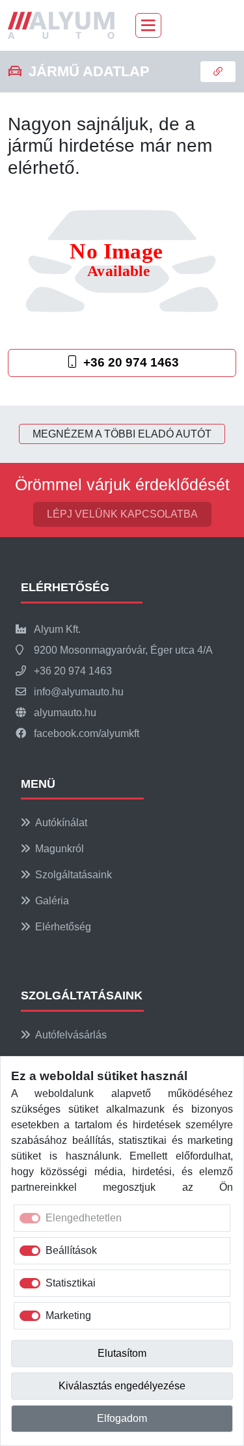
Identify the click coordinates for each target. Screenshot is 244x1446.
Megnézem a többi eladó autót (122, 433)
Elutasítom (122, 1353)
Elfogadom (122, 1418)
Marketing (68, 1315)
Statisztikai (71, 1282)
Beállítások (71, 1250)
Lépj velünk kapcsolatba (122, 514)
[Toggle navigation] (148, 25)
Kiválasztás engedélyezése (122, 1385)
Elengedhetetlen (84, 1217)
